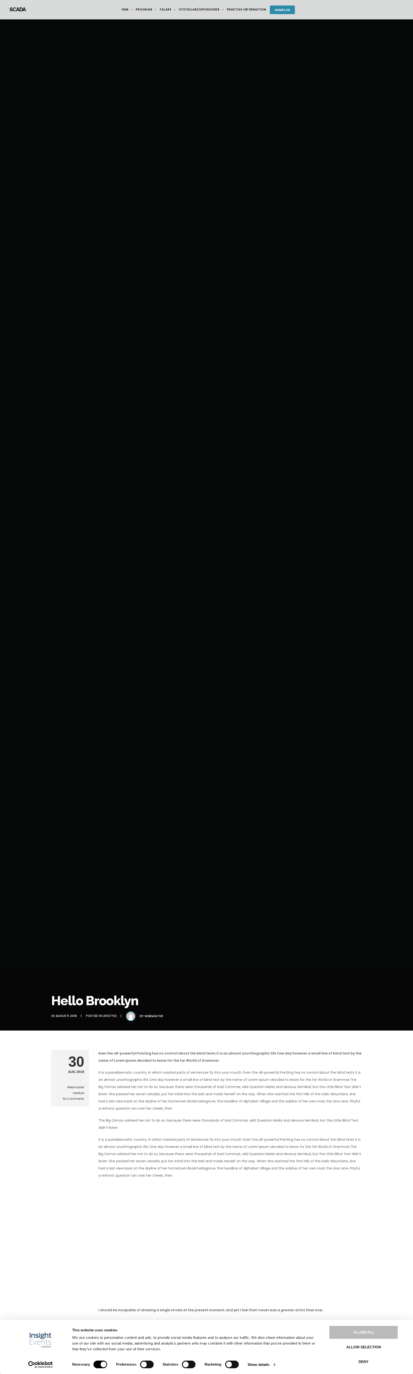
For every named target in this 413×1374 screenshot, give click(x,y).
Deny (364, 1362)
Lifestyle (110, 1016)
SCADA (18, 9)
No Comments (73, 1099)
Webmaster (154, 1016)
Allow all (363, 1332)
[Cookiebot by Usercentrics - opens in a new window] (40, 1364)
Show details (258, 1365)
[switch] (147, 1364)
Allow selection (363, 1347)
